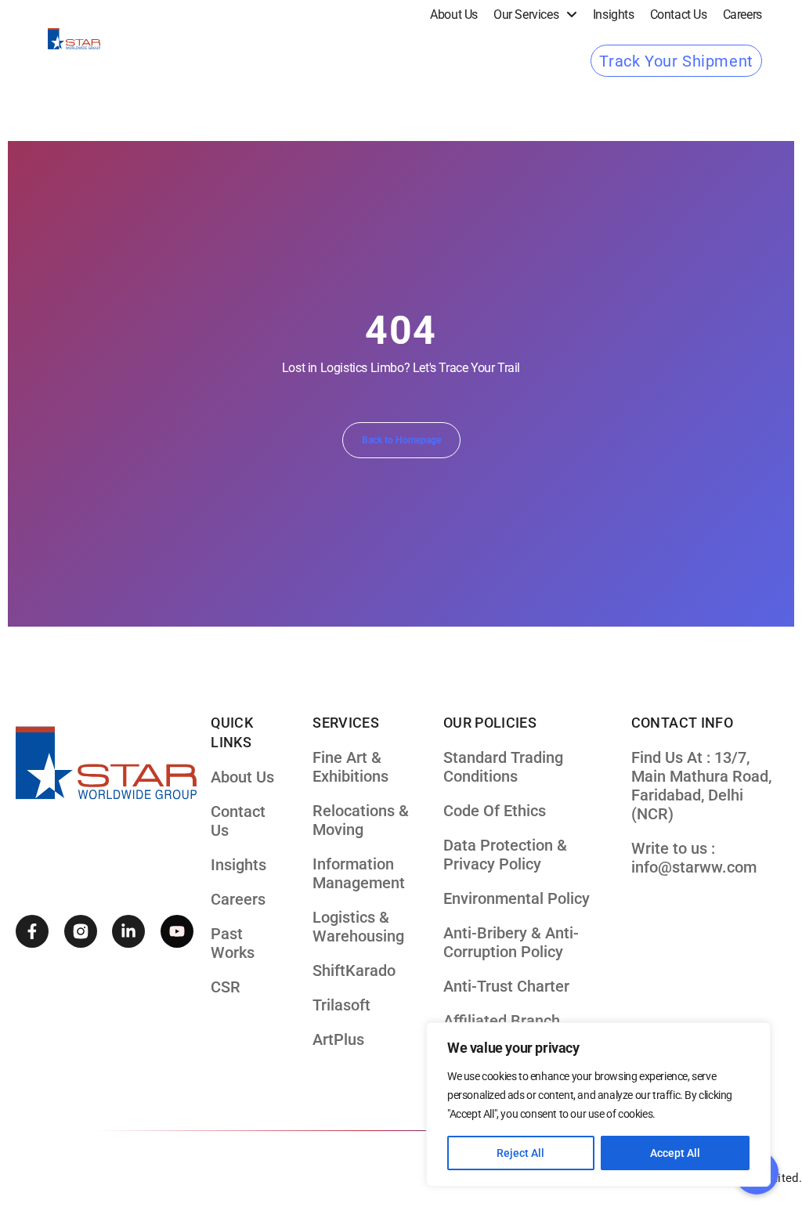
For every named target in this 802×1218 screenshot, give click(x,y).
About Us (454, 14)
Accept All (675, 1153)
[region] (598, 1104)
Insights (613, 14)
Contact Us (678, 14)
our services (525, 14)
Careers (742, 14)
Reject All (520, 1153)
